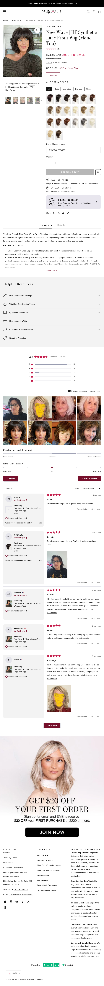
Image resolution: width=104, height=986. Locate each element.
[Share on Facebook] (54, 213)
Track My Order (10, 858)
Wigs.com (15, 979)
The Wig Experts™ (45, 860)
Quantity (49, 157)
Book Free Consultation (13, 868)
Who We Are (42, 855)
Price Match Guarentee (47, 885)
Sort (77, 488)
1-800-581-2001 (21, 889)
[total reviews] (73, 49)
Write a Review (91, 479)
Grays (88, 89)
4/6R (32, 87)
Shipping (49, 62)
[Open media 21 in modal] (37, 30)
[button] (4, 11)
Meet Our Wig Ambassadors (49, 865)
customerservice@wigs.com (21, 894)
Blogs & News (43, 875)
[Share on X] (58, 213)
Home (5, 20)
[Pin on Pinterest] (63, 213)
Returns (6, 852)
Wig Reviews (42, 880)
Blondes (78, 89)
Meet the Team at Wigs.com (49, 870)
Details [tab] (61, 225)
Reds (56, 89)
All (49, 89)
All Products (16, 20)
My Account (8, 863)
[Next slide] (41, 100)
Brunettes (67, 89)
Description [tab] (45, 225)
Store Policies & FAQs (46, 890)
